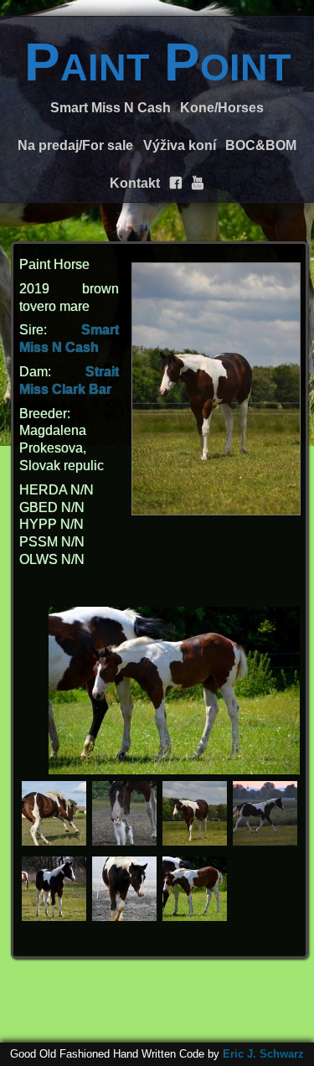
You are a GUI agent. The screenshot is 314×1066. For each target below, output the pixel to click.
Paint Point (157, 62)
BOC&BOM (260, 145)
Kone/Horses (222, 108)
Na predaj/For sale (75, 145)
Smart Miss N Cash (110, 108)
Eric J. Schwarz (263, 1054)
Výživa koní (179, 145)
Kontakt (135, 183)
